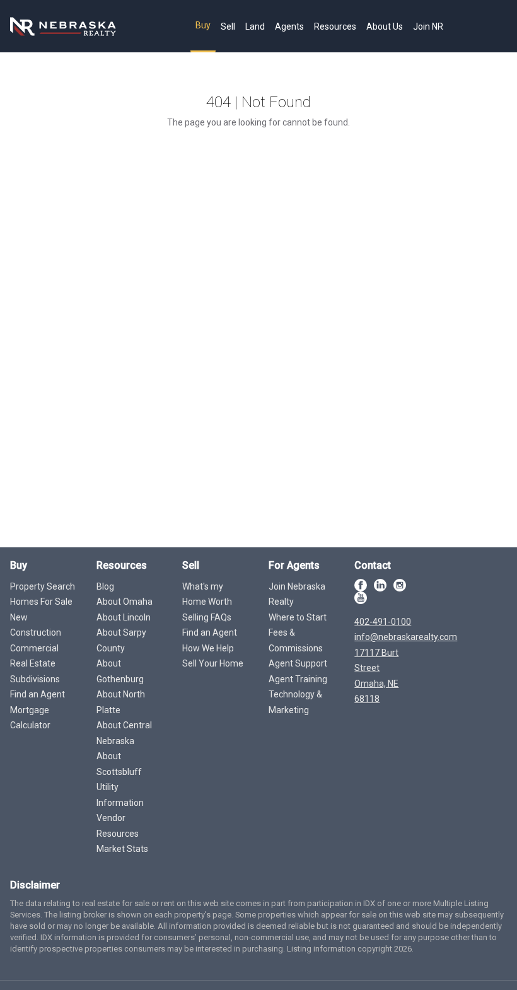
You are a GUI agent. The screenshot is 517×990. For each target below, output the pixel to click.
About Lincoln (123, 617)
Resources (335, 26)
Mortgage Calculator (30, 718)
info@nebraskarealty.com (405, 637)
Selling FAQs (206, 617)
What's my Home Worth (207, 594)
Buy (203, 25)
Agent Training (298, 679)
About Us (384, 26)
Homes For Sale (41, 602)
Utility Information (120, 795)
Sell (228, 26)
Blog (105, 586)
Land (255, 26)
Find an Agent (37, 694)
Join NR (428, 26)
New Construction (35, 625)
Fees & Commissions (296, 640)
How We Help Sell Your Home (212, 656)
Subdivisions (35, 679)
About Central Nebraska (124, 733)
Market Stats (122, 849)
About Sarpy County (121, 640)
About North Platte (120, 702)
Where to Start (298, 617)
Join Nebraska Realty (297, 594)
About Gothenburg (120, 671)
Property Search (42, 586)
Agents (289, 26)
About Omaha (124, 602)
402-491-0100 (382, 622)
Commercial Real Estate (34, 656)
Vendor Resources (117, 826)
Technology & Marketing (295, 702)
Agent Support (298, 663)
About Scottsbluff (119, 764)
